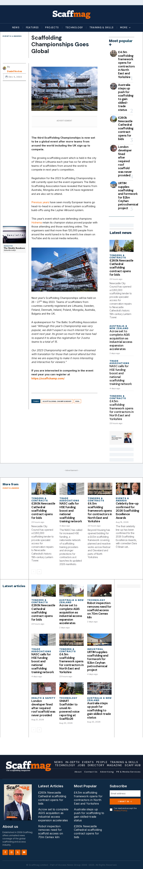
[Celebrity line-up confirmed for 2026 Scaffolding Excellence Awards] (128, 489)
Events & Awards (12, 36)
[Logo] (71, 14)
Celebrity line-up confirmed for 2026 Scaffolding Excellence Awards (127, 511)
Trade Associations (119, 362)
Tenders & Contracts (118, 256)
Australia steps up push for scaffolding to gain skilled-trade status (125, 97)
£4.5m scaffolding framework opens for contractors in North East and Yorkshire (126, 64)
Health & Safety (43, 698)
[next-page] (39, 571)
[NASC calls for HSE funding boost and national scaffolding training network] (71, 489)
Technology (96, 600)
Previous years (40, 202)
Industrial (95, 649)
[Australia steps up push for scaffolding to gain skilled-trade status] (113, 86)
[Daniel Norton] (5, 68)
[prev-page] (33, 571)
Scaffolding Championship (57, 401)
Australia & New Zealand (119, 327)
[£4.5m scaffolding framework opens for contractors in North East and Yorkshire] (113, 53)
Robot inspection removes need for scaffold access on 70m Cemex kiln (99, 610)
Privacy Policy (120, 810)
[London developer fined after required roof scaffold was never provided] (113, 148)
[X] (17, 852)
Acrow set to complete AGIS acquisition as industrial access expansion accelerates (121, 340)
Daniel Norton (14, 71)
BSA (78, 401)
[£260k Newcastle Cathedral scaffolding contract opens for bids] (113, 119)
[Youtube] (24, 852)
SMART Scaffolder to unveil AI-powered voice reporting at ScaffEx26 (69, 710)
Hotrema (36, 222)
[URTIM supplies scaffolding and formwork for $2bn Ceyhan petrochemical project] (113, 184)
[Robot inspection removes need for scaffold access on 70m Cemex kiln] (99, 590)
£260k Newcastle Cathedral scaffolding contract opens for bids (125, 128)
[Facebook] (5, 852)
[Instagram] (11, 852)
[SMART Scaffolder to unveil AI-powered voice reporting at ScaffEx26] (71, 688)
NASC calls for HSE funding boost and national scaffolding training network (121, 375)
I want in (123, 801)
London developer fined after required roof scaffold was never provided (125, 161)
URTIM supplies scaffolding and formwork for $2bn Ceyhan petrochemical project (128, 195)
